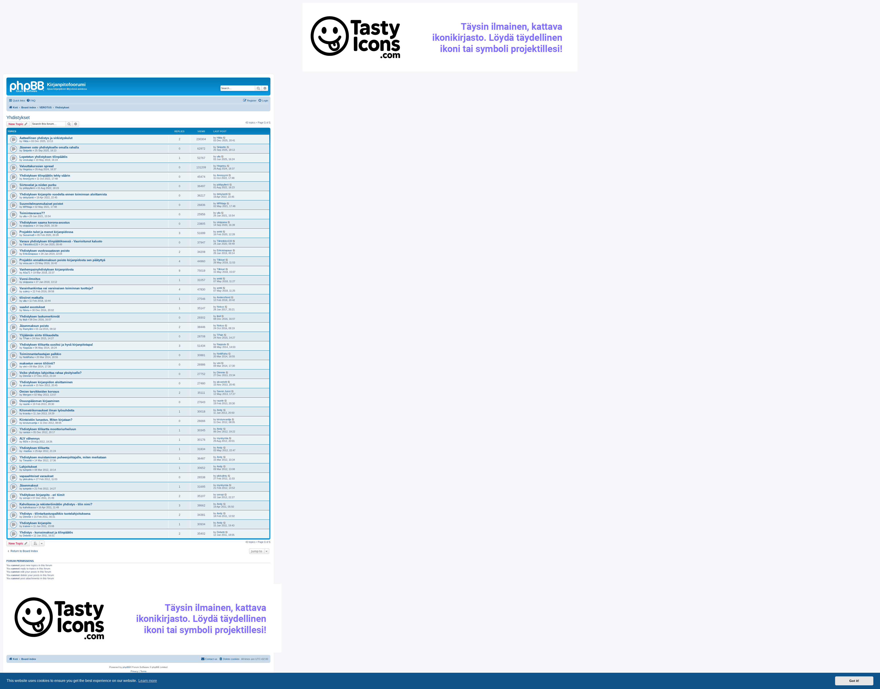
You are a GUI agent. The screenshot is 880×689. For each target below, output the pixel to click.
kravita (26, 413)
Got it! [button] (854, 681)
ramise (26, 432)
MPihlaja (27, 206)
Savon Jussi (224, 391)
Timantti (27, 460)
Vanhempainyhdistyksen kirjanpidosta (46, 269)
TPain (26, 338)
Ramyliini (28, 329)
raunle (26, 404)
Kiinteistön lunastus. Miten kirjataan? (45, 419)
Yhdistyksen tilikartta (34, 448)
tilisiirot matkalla (31, 297)
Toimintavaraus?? (32, 213)
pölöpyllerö (29, 188)
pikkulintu (28, 479)
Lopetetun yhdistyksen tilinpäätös (43, 157)
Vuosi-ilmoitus (29, 279)
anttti (219, 231)
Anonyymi (28, 178)
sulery (26, 291)
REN (25, 441)
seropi (26, 498)
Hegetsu (27, 169)
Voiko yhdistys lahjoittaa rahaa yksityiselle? (50, 373)
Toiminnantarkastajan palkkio (40, 354)
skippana (28, 225)
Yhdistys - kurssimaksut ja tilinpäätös (46, 532)
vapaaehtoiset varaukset (36, 476)
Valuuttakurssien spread (36, 166)
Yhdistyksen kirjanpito (35, 523)
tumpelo (27, 469)
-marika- (27, 451)
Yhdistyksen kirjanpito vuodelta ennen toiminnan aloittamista (63, 194)
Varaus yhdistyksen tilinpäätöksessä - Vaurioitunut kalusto (60, 241)
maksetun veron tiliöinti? (37, 363)
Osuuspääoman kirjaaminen (39, 401)
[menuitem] (31, 100)
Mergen (27, 394)
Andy (220, 410)
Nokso (220, 306)
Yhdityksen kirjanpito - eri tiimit (41, 495)
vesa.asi (27, 263)
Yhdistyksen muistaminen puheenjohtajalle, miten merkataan (62, 457)
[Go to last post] (224, 137)
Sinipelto (27, 150)
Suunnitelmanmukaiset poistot (41, 203)
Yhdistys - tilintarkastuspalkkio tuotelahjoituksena (54, 513)
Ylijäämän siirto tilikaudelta (38, 335)
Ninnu (26, 310)
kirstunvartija (30, 422)
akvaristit (28, 385)
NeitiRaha (28, 357)
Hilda (25, 141)
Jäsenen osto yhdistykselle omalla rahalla (49, 147)
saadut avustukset (32, 307)
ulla (218, 156)
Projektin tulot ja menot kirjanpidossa (46, 232)
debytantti (28, 197)
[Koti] (27, 86)
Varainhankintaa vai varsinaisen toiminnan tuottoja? (56, 288)
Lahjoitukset (28, 466)
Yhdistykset (18, 117)
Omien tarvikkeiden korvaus (39, 391)
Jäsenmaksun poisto (34, 326)
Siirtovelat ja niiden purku (37, 185)
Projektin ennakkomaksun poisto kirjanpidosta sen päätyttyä (62, 260)
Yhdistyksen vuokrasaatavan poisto (44, 250)
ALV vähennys (29, 438)
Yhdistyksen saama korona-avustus (44, 222)
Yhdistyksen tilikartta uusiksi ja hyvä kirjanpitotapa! (56, 344)
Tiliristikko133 (30, 244)
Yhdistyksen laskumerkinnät (39, 316)
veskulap (28, 160)
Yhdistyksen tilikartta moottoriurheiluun (47, 429)
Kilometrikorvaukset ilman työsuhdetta (46, 410)
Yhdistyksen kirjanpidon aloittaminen (46, 382)
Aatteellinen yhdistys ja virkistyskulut (45, 138)
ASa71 (26, 272)
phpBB (126, 667)
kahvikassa (29, 507)
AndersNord (223, 297)
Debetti (27, 535)
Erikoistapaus (30, 253)
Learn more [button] (147, 681)
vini (25, 366)
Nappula (27, 347)
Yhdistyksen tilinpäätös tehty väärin (44, 175)
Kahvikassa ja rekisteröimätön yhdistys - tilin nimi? (55, 504)
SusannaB (28, 235)
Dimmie (27, 376)
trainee (26, 526)
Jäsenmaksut (28, 485)
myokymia (222, 438)
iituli (25, 319)
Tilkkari (221, 259)
